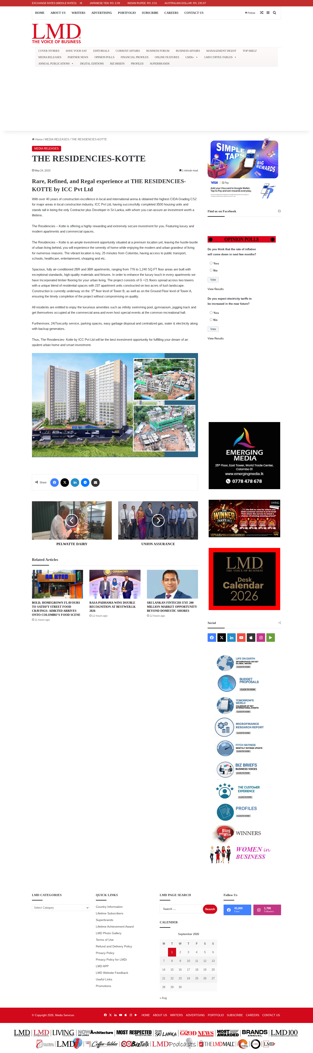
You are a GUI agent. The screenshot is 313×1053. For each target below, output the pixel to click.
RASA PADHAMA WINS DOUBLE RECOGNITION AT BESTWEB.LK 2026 (112, 606)
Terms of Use (105, 939)
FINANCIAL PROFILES (134, 57)
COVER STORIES (48, 50)
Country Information (109, 906)
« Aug (163, 998)
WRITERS (78, 12)
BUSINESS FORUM (157, 50)
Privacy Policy (105, 953)
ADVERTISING (101, 12)
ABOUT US (58, 12)
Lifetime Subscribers (109, 913)
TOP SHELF (250, 50)
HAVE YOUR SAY (76, 50)
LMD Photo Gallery (108, 933)
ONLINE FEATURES (167, 57)
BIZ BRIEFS (117, 63)
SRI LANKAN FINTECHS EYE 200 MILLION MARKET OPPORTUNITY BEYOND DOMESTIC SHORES (172, 606)
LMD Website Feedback (112, 972)
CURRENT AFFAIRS (128, 50)
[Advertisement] (156, 99)
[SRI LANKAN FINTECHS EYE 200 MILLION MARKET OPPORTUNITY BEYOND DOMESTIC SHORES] (172, 584)
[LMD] (56, 33)
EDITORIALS (101, 50)
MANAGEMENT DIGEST (221, 50)
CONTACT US (194, 12)
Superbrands (104, 920)
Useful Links (104, 979)
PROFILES (137, 63)
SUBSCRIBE (150, 12)
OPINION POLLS (104, 57)
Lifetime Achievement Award (115, 926)
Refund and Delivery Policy (114, 946)
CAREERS (171, 12)
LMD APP (102, 966)
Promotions (103, 986)
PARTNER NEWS (78, 57)
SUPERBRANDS (159, 63)
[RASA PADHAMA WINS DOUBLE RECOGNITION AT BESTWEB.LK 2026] (115, 584)
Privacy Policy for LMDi (111, 959)
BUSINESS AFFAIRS (188, 50)
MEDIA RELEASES (49, 57)
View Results (216, 289)
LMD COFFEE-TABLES (218, 57)
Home (38, 139)
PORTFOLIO (127, 12)
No (215, 270)
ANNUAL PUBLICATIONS (54, 63)
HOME (40, 12)
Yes (216, 263)
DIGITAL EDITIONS (92, 63)
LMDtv (189, 57)
